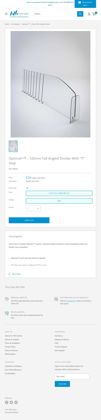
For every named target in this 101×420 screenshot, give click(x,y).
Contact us (59, 336)
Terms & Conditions (12, 343)
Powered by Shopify (11, 412)
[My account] (89, 14)
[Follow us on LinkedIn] (16, 402)
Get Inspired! (60, 350)
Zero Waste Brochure (13, 370)
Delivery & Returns (62, 339)
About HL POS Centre (13, 336)
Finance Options (61, 347)
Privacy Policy (10, 347)
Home (7, 24)
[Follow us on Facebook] (6, 402)
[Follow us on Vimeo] (11, 402)
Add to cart (29, 220)
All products (15, 24)
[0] (94, 13)
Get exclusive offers (87, 3)
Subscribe (62, 384)
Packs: (11, 207)
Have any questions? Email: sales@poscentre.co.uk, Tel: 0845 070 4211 (50, 3)
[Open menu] (6, 14)
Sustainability (10, 373)
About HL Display (12, 339)
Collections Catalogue (13, 366)
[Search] (80, 14)
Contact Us (71, 301)
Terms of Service (11, 350)
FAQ (56, 343)
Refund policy (10, 354)
